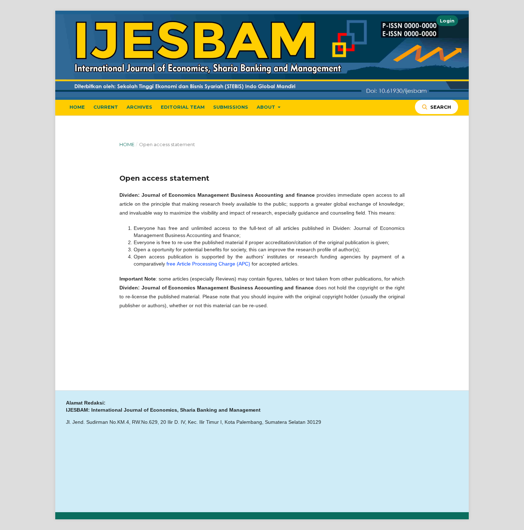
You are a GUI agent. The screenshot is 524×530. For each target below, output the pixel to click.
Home (77, 107)
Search (440, 107)
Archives (139, 107)
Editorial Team (183, 107)
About (267, 107)
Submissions (230, 107)
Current (105, 107)
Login (447, 21)
